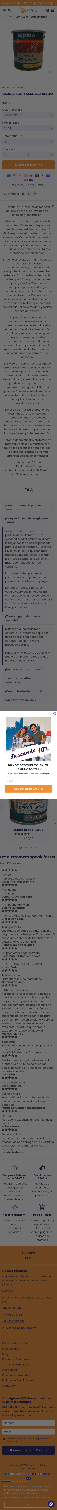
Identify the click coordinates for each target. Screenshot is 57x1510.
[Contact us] (51, 1504)
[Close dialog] (54, 713)
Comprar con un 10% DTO (28, 789)
